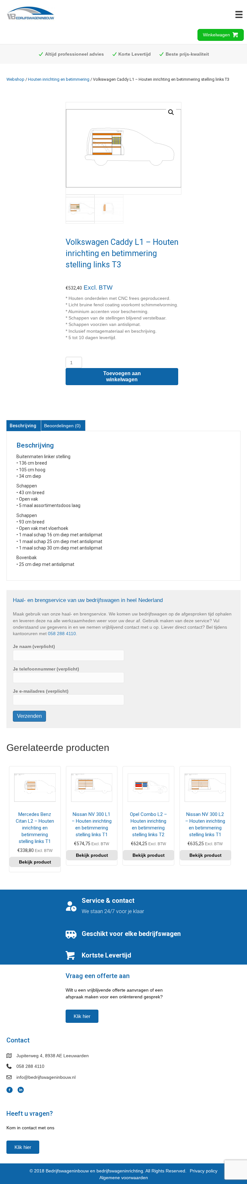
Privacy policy (203, 1170)
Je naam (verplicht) (34, 646)
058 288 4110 (62, 633)
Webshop (15, 79)
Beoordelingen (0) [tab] (62, 425)
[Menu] (239, 14)
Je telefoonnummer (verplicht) (46, 668)
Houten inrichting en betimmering (58, 79)
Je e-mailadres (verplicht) (41, 691)
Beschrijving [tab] (23, 425)
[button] (171, 112)
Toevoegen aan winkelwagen (122, 376)
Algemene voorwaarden (123, 1177)
